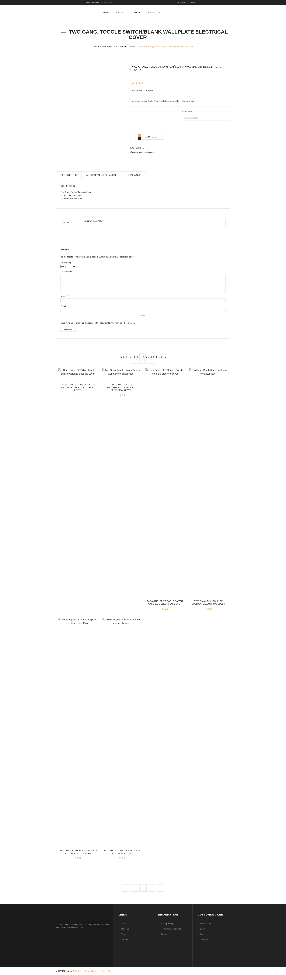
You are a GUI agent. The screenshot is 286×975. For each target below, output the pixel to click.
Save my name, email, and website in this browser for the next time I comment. (97, 323)
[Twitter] (134, 888)
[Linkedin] (143, 888)
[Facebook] (125, 888)
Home (96, 46)
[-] (139, 138)
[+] (139, 135)
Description (68, 175)
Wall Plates (107, 46)
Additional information (102, 175)
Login (202, 929)
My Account (205, 923)
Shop (123, 934)
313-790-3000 (103, 925)
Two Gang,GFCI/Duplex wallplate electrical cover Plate (77, 852)
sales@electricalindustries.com (69, 927)
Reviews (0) (134, 175)
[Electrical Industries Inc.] (76, 11)
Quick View (77, 375)
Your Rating (66, 262)
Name (63, 296)
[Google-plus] (151, 888)
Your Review (66, 271)
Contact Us (126, 939)
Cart (202, 934)
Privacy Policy (166, 923)
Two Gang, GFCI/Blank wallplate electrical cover (121, 852)
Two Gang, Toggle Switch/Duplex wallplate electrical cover (121, 387)
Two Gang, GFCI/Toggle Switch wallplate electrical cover (165, 602)
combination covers (125, 46)
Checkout (204, 939)
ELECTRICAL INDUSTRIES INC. (93, 971)
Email (63, 306)
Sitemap (164, 934)
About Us (125, 929)
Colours (187, 111)
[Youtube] (160, 888)
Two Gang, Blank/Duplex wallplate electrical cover (208, 602)
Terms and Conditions (170, 929)
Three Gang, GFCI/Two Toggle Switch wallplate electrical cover (77, 387)
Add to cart (152, 137)
